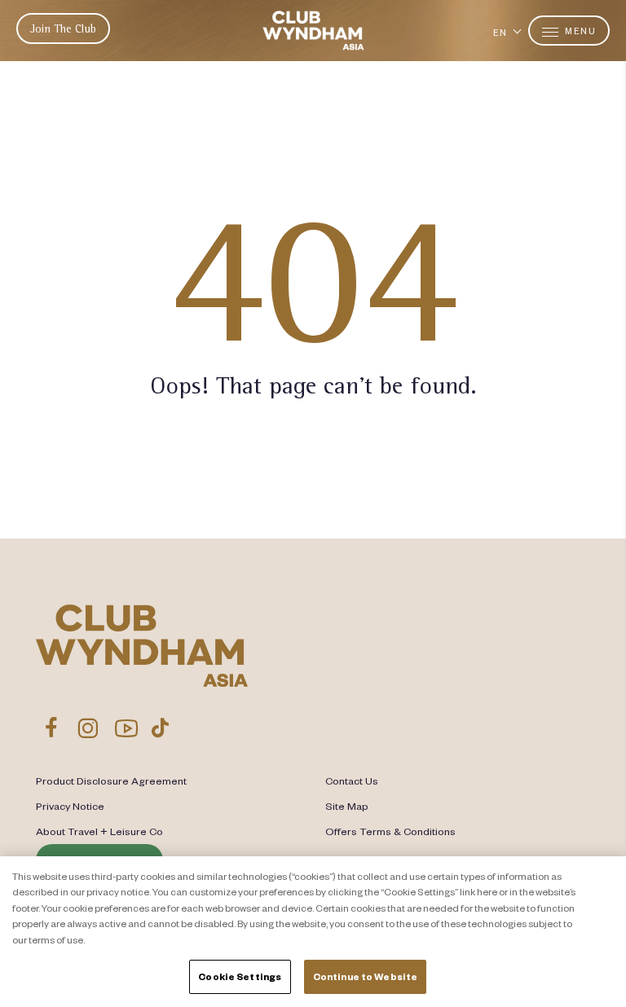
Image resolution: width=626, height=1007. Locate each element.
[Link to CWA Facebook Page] (51, 727)
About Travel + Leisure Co (99, 831)
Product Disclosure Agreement (111, 780)
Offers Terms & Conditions (390, 831)
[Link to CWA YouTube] (126, 727)
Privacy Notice (70, 805)
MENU (579, 30)
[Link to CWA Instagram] (87, 727)
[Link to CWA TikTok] (160, 727)
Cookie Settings (239, 976)
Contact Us (351, 780)
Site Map (346, 805)
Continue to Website (365, 976)
